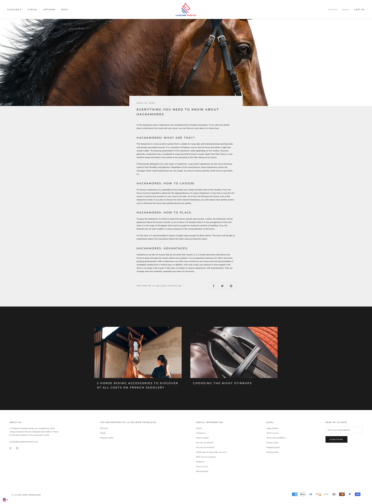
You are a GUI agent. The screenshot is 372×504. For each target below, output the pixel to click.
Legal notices (272, 428)
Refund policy (202, 471)
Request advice (107, 437)
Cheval (32, 9)
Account (333, 10)
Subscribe (336, 439)
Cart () (359, 9)
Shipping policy (273, 447)
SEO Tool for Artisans (206, 457)
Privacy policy (272, 442)
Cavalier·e (14, 9)
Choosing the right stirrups (222, 383)
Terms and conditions (276, 437)
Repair (103, 433)
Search (346, 10)
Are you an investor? (205, 447)
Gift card (104, 428)
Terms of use (202, 466)
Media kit (200, 461)
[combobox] (5, 500)
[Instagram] (17, 448)
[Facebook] (10, 448)
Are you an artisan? (204, 442)
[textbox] (5, 500)
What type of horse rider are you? (211, 452)
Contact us (201, 433)
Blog (64, 9)
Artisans (49, 9)
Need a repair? (202, 437)
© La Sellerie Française (26, 495)
